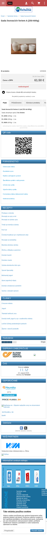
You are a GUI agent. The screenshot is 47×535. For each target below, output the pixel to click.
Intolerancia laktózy (9, 198)
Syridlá (18, 493)
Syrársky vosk (21, 504)
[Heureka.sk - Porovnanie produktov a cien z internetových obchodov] (9, 396)
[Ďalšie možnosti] (44, 3)
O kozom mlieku (7, 303)
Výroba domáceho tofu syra (11, 265)
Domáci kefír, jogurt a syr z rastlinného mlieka (17, 319)
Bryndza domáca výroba (10, 245)
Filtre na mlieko (21, 505)
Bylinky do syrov (21, 498)
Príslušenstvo (16, 103)
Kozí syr (4, 230)
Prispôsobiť (8, 531)
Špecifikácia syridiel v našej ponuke (13, 180)
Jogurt (4, 308)
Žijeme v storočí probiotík (10, 329)
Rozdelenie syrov (8, 171)
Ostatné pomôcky (22, 507)
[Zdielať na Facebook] (21, 428)
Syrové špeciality (7, 270)
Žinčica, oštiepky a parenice (11, 250)
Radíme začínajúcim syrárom (12, 176)
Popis (5, 103)
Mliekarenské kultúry (23, 496)
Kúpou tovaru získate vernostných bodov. (21, 92)
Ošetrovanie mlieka (9, 166)
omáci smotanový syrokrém (12, 286)
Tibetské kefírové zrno (9, 313)
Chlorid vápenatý (22, 495)
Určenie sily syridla (8, 185)
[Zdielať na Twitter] (25, 428)
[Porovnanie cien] (12, 400)
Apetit (4, 415)
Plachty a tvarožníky (23, 500)
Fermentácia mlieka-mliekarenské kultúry (15, 194)
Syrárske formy (21, 502)
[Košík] (39, 3)
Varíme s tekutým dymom (10, 291)
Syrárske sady (21, 491)
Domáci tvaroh (7, 255)
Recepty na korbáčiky (9, 240)
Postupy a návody (8, 213)
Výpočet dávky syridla (9, 189)
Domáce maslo (7, 260)
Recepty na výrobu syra (10, 220)
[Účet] (26, 3)
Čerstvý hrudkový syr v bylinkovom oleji (15, 235)
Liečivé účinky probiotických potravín (14, 324)
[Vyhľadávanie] (32, 3)
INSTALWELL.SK (8, 412)
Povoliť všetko (37, 531)
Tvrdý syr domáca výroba (10, 225)
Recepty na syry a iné (9, 216)
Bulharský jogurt (7, 275)
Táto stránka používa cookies (17, 512)
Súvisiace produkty (33, 103)
